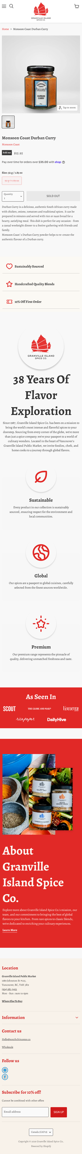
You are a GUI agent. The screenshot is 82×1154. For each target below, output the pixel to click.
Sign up (59, 1112)
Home (5, 29)
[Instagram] (5, 1070)
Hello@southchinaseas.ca (16, 1039)
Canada (39, 1132)
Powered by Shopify (41, 1146)
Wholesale (7, 1047)
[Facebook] (5, 1077)
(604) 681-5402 (9, 989)
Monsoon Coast (11, 144)
